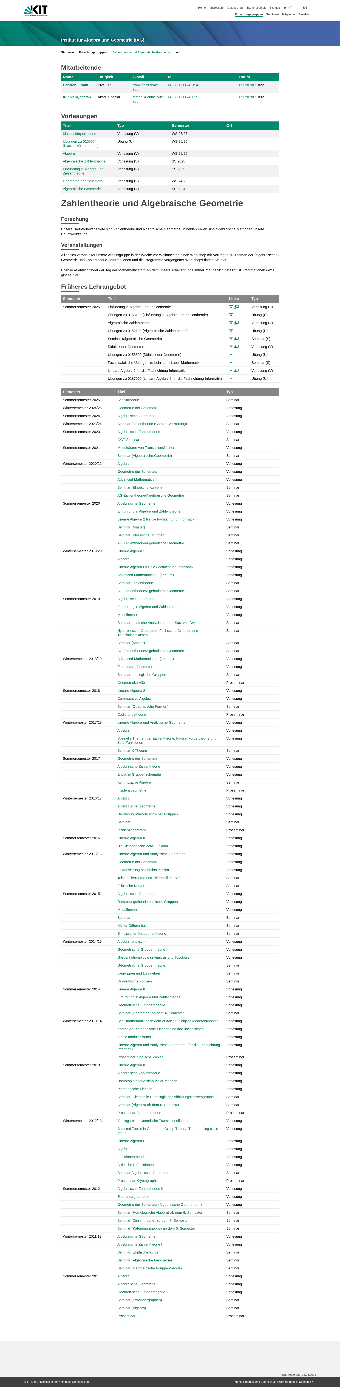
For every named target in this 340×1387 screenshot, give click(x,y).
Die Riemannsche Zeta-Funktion (142, 846)
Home (202, 7)
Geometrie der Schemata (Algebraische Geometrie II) (159, 1204)
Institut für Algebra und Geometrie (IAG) (102, 39)
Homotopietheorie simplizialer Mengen (147, 1081)
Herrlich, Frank (75, 85)
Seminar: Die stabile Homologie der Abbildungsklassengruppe (165, 1097)
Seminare (272, 14)
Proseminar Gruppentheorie (139, 1113)
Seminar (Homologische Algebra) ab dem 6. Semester (159, 1212)
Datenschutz (235, 7)
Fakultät (303, 14)
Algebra (69, 153)
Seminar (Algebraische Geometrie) (144, 456)
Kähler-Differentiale (132, 925)
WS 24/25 (179, 181)
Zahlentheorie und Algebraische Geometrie (141, 52)
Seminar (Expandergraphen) (139, 1300)
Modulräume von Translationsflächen (146, 448)
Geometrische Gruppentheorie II (142, 949)
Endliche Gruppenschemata (139, 774)
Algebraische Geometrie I (137, 1236)
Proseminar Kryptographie (137, 1181)
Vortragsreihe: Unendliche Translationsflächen (153, 1121)
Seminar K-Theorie (132, 750)
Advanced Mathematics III (137, 479)
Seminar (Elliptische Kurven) (139, 487)
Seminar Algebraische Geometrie (143, 1173)
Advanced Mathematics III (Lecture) (145, 575)
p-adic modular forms (134, 1037)
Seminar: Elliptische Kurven (138, 1252)
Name (68, 77)
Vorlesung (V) (128, 134)
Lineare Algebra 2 (131, 691)
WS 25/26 (179, 134)
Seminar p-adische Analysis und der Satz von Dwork (158, 623)
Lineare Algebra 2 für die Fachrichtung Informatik (155, 519)
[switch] (314, 7)
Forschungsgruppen (249, 14)
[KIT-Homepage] (35, 10)
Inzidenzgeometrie (131, 790)
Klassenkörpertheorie (79, 134)
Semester (180, 125)
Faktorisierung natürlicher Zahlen (143, 870)
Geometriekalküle (131, 683)
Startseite (67, 52)
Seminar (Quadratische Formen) (142, 706)
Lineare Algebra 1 (131, 551)
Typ (120, 125)
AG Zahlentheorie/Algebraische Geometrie (150, 495)
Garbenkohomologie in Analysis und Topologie (153, 957)
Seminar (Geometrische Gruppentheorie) (149, 1268)
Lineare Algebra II (131, 838)
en (305, 7)
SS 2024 (178, 189)
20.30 (249, 85)
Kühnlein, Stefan (77, 97)
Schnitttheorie (128, 400)
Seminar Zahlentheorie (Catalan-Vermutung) (152, 424)
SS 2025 (178, 161)
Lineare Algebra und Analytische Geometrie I (152, 722)
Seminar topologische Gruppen (141, 675)
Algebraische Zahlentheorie (84, 161)
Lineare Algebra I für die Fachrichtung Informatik (155, 567)
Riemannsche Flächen (134, 1089)
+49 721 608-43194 (182, 85)
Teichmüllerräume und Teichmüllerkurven (149, 878)
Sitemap (275, 7)
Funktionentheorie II (133, 1157)
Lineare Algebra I (130, 1141)
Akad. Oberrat (109, 97)
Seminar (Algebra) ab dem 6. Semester (148, 1105)
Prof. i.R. (105, 85)
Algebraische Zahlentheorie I (139, 1244)
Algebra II (125, 1276)
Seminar (124, 822)
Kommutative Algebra (134, 782)
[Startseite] (315, 14)
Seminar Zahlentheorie (135, 583)
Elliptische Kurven (131, 886)
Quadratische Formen (134, 981)
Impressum (216, 7)
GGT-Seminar (128, 440)
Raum (244, 77)
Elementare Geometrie (135, 667)
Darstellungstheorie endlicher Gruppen (147, 814)
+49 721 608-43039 (182, 97)
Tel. (170, 77)
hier (223, 260)
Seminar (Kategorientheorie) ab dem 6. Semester (156, 1228)
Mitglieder (288, 14)
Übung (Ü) (125, 141)
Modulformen (127, 615)
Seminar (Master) (131, 527)
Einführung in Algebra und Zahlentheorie (148, 511)
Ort (229, 125)
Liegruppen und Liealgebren (139, 973)
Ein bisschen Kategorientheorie (141, 933)
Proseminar (126, 1316)
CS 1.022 (251, 85)
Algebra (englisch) (131, 941)
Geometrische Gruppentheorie (141, 965)
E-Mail (138, 77)
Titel (67, 125)
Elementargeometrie (133, 1197)
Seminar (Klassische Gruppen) (141, 535)
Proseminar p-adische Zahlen (140, 1057)
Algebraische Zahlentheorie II (140, 1189)
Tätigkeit (105, 77)
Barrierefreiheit (256, 7)
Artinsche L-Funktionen (135, 1165)
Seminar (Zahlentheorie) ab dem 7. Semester (153, 1220)
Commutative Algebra (134, 698)
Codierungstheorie (131, 714)
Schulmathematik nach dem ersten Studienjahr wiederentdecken (168, 1021)
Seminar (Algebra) (131, 1308)
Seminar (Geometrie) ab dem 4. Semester (150, 1013)
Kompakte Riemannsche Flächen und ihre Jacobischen (160, 1029)
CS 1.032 (251, 97)
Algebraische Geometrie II (137, 1284)
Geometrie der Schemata (83, 181)
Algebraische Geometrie (82, 189)
